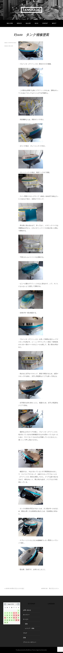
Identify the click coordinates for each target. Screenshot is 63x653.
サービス (25, 619)
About (54, 23)
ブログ (25, 633)
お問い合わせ (27, 610)
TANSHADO (31, 10)
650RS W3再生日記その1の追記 (15, 588)
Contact (45, 23)
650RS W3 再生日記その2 (49, 588)
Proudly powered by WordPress (23, 650)
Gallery (28, 23)
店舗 (24, 637)
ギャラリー (26, 614)
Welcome (10, 23)
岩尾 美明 (10, 46)
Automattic (44, 650)
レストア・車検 (29, 628)
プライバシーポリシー (29, 642)
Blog (36, 23)
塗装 (26, 624)
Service (19, 23)
